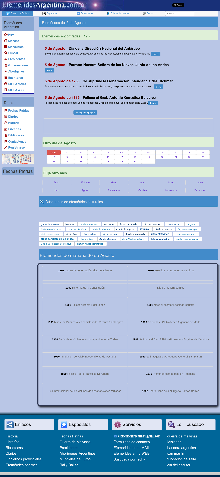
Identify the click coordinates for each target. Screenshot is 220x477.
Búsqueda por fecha (129, 459)
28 (108, 161)
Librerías (12, 441)
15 (94, 156)
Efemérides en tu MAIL (131, 447)
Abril (142, 182)
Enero (57, 182)
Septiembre (114, 190)
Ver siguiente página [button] (85, 112)
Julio (56, 190)
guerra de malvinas (182, 436)
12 (54, 156)
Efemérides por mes (22, 464)
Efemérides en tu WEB (131, 453)
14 (81, 156)
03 (94, 152)
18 (135, 156)
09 (176, 152)
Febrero (85, 182)
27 (94, 161)
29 (121, 161)
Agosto (85, 190)
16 (108, 156)
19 (148, 156)
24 (54, 161)
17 (121, 156)
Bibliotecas (14, 447)
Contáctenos (86, 13)
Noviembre (171, 190)
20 (162, 156)
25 (67, 161)
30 (135, 161)
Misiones (174, 441)
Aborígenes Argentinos (78, 453)
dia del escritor (178, 464)
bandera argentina (181, 447)
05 (121, 152)
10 (189, 152)
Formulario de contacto (131, 441)
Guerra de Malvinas (75, 441)
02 (81, 152)
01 (67, 152)
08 (162, 152)
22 (189, 156)
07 (148, 152)
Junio (200, 182)
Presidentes (69, 447)
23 (203, 156)
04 (108, 152)
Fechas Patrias (71, 436)
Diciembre (199, 190)
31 (148, 161)
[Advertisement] (173, 22)
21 (176, 156)
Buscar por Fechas (19, 13)
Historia (12, 436)
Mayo (171, 182)
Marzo (114, 182)
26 (81, 161)
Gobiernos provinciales (24, 458)
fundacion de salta (181, 458)
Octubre (142, 190)
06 (135, 152)
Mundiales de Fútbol (75, 458)
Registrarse (51, 13)
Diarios (149, 13)
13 (67, 156)
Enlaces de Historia (119, 13)
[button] (155, 54)
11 (203, 152)
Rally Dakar (69, 464)
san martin (175, 453)
